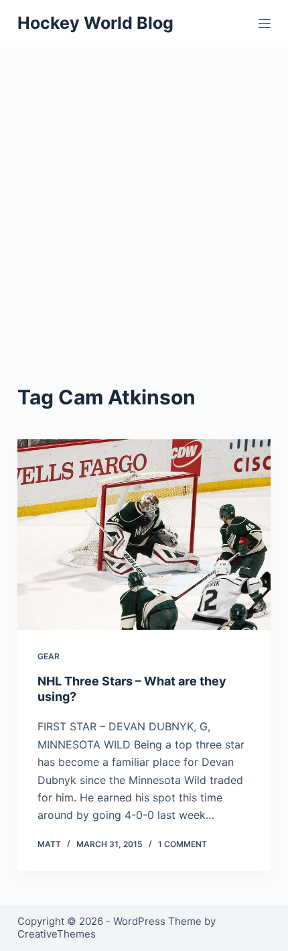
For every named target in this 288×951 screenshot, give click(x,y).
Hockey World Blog (95, 23)
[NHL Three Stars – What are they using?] (144, 534)
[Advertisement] (144, 198)
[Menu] (265, 23)
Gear (49, 656)
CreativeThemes (56, 934)
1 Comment (182, 844)
